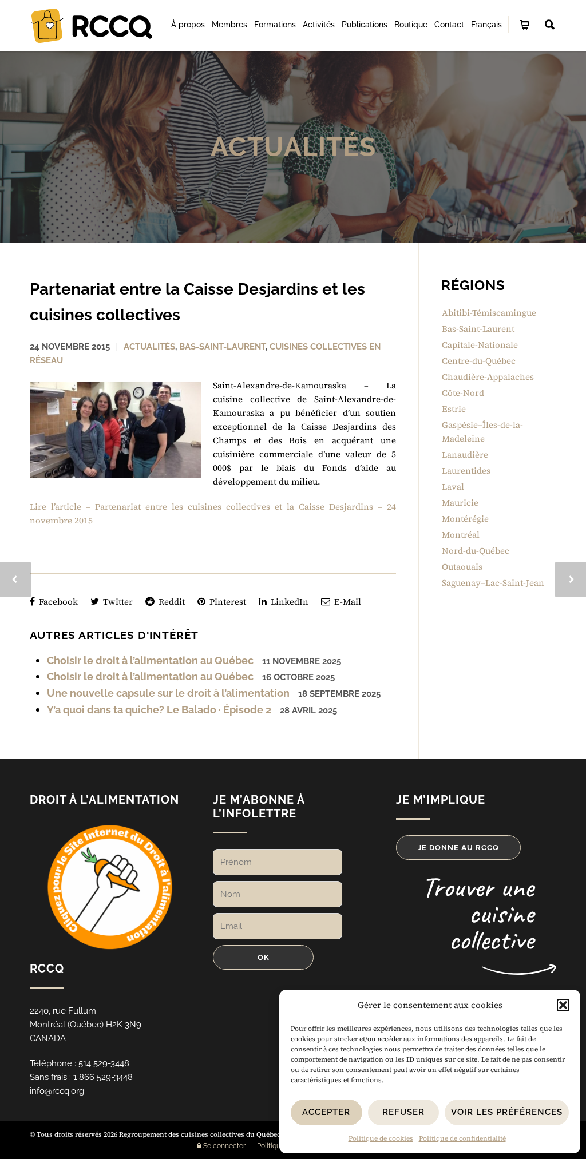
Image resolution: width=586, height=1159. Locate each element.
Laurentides (466, 471)
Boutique (410, 24)
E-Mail (346, 602)
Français (486, 24)
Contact (449, 24)
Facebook (57, 602)
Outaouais (462, 567)
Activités (319, 24)
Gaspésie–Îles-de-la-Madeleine (482, 431)
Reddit (170, 602)
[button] (563, 1005)
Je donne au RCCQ (458, 847)
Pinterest (226, 602)
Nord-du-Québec (475, 551)
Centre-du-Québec (479, 361)
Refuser (403, 1112)
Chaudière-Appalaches (488, 377)
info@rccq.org (57, 1091)
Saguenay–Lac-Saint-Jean (493, 583)
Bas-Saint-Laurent (222, 347)
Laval (453, 487)
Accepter (326, 1112)
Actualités (293, 147)
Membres (229, 24)
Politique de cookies (381, 1138)
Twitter (117, 602)
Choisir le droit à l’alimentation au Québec (150, 660)
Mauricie (460, 503)
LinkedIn (288, 602)
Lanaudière (465, 454)
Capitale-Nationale (480, 345)
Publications (364, 24)
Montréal (461, 535)
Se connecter (223, 1146)
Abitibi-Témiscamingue (489, 313)
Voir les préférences (507, 1112)
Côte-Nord (463, 393)
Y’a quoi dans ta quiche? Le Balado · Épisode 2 (159, 710)
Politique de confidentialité (462, 1138)
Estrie (454, 409)
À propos (188, 24)
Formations (275, 24)
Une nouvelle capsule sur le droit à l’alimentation (168, 693)
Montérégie (465, 519)
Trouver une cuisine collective (477, 913)
